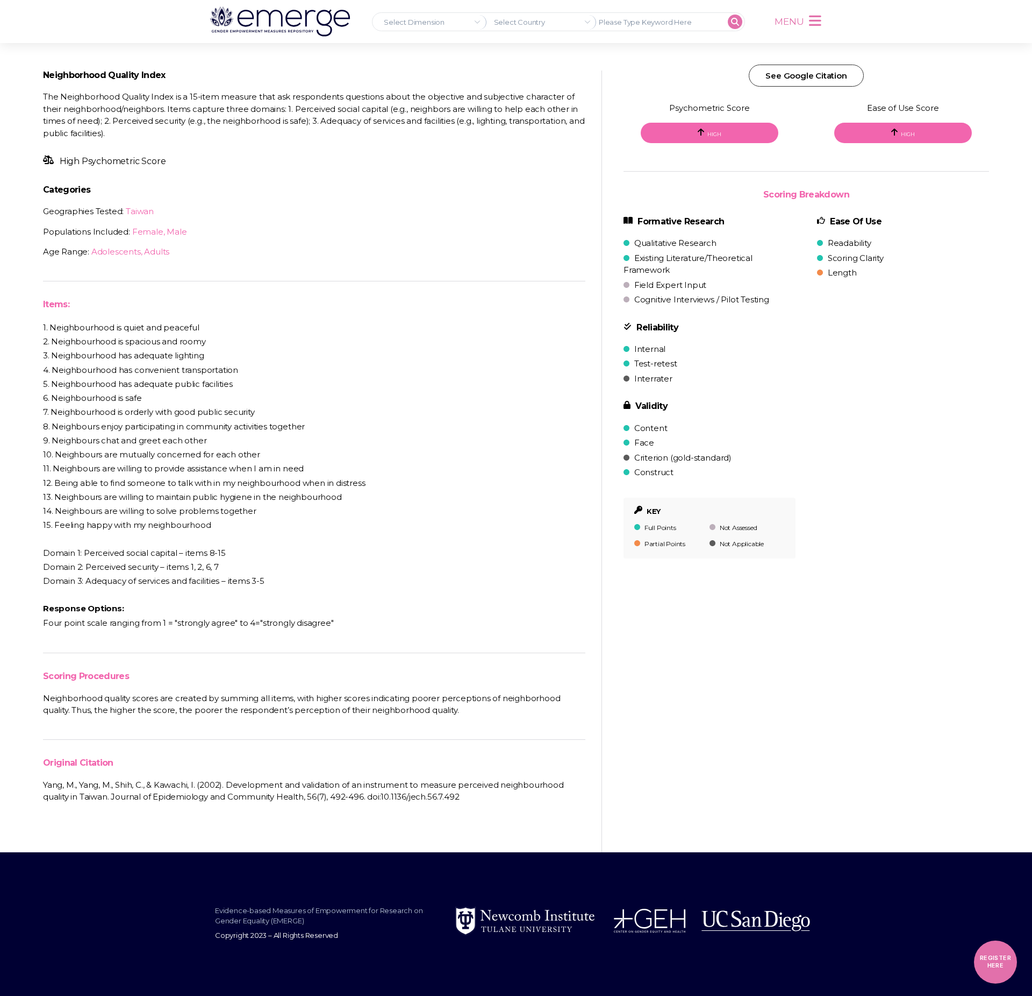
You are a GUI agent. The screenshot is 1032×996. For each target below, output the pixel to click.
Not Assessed (737, 528)
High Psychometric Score (112, 161)
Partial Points (664, 544)
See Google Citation (806, 75)
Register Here (995, 961)
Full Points (659, 528)
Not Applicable (741, 544)
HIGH (714, 134)
